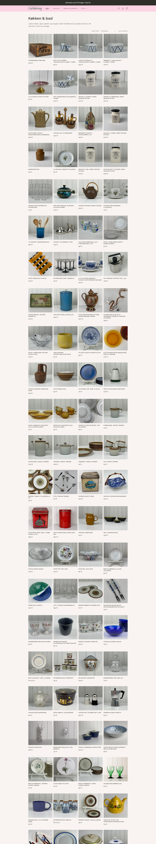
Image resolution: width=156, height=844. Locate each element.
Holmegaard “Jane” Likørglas (63, 278)
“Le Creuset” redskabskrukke (38, 242)
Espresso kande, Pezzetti (112, 712)
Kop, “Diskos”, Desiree (111, 461)
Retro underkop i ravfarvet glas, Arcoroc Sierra (38, 426)
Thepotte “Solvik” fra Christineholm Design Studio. (114, 820)
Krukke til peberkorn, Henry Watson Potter (114, 97)
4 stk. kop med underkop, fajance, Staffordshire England (89, 279)
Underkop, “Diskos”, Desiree (87, 461)
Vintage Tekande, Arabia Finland (89, 205)
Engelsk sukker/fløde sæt (88, 641)
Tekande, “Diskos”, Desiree (62, 461)
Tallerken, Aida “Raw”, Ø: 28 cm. (89, 389)
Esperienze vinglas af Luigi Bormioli (63, 748)
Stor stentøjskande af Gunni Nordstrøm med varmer (88, 315)
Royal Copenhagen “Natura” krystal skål (38, 353)
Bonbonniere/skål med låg (113, 678)
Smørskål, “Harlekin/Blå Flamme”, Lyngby (113, 61)
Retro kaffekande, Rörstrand (114, 389)
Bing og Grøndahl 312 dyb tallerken (112, 569)
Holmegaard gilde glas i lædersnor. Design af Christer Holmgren (114, 316)
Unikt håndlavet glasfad (37, 278)
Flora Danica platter (61, 783)
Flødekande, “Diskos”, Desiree (114, 425)
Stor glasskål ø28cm (35, 569)
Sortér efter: (95, 31)
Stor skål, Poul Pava (85, 569)
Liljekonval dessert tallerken (64, 169)
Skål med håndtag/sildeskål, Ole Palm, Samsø (63, 206)
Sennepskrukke (33, 169)
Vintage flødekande (85, 532)
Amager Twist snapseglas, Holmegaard (37, 206)
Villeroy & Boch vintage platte (89, 352)
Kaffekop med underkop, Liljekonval (112, 206)
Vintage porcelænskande (37, 712)
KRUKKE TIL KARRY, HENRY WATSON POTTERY (115, 133)
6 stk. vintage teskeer (61, 496)
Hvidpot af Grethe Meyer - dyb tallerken (89, 426)
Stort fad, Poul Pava (60, 569)
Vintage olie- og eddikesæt (62, 133)
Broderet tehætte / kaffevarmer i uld (85, 133)
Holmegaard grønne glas (113, 783)
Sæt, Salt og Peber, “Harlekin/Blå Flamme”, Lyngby (64, 61)
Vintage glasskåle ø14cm (112, 641)
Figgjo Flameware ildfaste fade (89, 747)
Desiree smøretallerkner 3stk (89, 605)
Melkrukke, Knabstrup (86, 678)
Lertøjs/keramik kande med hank (38, 389)
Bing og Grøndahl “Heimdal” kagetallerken (38, 784)
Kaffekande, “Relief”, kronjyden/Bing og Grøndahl (39, 133)
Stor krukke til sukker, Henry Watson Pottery (114, 170)
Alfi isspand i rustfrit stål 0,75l (115, 278)
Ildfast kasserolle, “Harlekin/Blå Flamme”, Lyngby (89, 61)
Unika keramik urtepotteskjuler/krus (62, 353)
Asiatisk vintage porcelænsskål (115, 496)
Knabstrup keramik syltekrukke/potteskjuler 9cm (64, 642)
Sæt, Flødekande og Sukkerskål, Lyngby (64, 97)
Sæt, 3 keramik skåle (111, 532)
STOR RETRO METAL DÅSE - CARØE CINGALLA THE (39, 533)
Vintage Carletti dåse (86, 496)
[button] (47, 8)
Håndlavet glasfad (35, 605)
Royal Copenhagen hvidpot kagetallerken (113, 242)
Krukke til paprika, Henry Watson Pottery (87, 97)
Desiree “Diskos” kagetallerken (89, 820)
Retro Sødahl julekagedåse (63, 712)
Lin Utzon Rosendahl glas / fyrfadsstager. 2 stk (88, 242)
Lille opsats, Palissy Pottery (38, 96)
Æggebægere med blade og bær (39, 641)
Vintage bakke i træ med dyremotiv (36, 315)
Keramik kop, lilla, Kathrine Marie (38, 820)
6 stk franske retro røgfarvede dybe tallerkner (115, 353)
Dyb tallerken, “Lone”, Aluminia (39, 678)
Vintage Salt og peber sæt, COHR (89, 712)
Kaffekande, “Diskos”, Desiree (38, 461)
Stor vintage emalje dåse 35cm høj (64, 533)
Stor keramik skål (59, 389)
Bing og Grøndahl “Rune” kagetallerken (87, 784)
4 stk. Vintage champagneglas (63, 605)
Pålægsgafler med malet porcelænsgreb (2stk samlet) (114, 606)
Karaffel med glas (35, 747)
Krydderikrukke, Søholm (62, 820)
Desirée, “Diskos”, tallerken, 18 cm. (39, 497)
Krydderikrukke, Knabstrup (63, 678)
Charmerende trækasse (36, 60)
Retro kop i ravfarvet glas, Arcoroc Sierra (63, 426)
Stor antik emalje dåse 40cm (63, 314)
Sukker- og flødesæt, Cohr (63, 242)
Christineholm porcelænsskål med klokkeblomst (115, 748)
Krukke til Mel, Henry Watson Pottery (89, 170)
